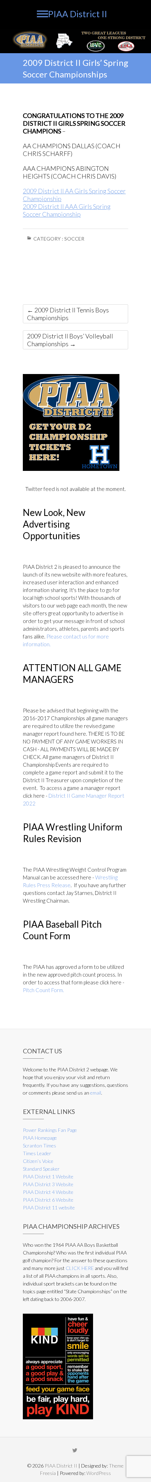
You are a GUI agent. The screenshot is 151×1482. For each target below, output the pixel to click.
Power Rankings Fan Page (50, 1130)
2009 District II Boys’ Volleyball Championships (70, 340)
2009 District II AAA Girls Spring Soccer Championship (67, 210)
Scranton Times (39, 1145)
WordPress (98, 1473)
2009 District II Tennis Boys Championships (68, 314)
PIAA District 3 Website (48, 1184)
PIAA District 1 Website (48, 1176)
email (95, 1093)
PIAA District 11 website (49, 1207)
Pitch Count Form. (43, 990)
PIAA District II (77, 13)
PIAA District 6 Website (48, 1200)
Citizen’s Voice (38, 1161)
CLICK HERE (80, 1268)
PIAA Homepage (40, 1138)
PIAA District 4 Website (48, 1192)
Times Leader (37, 1153)
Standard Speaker (41, 1169)
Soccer (74, 239)
